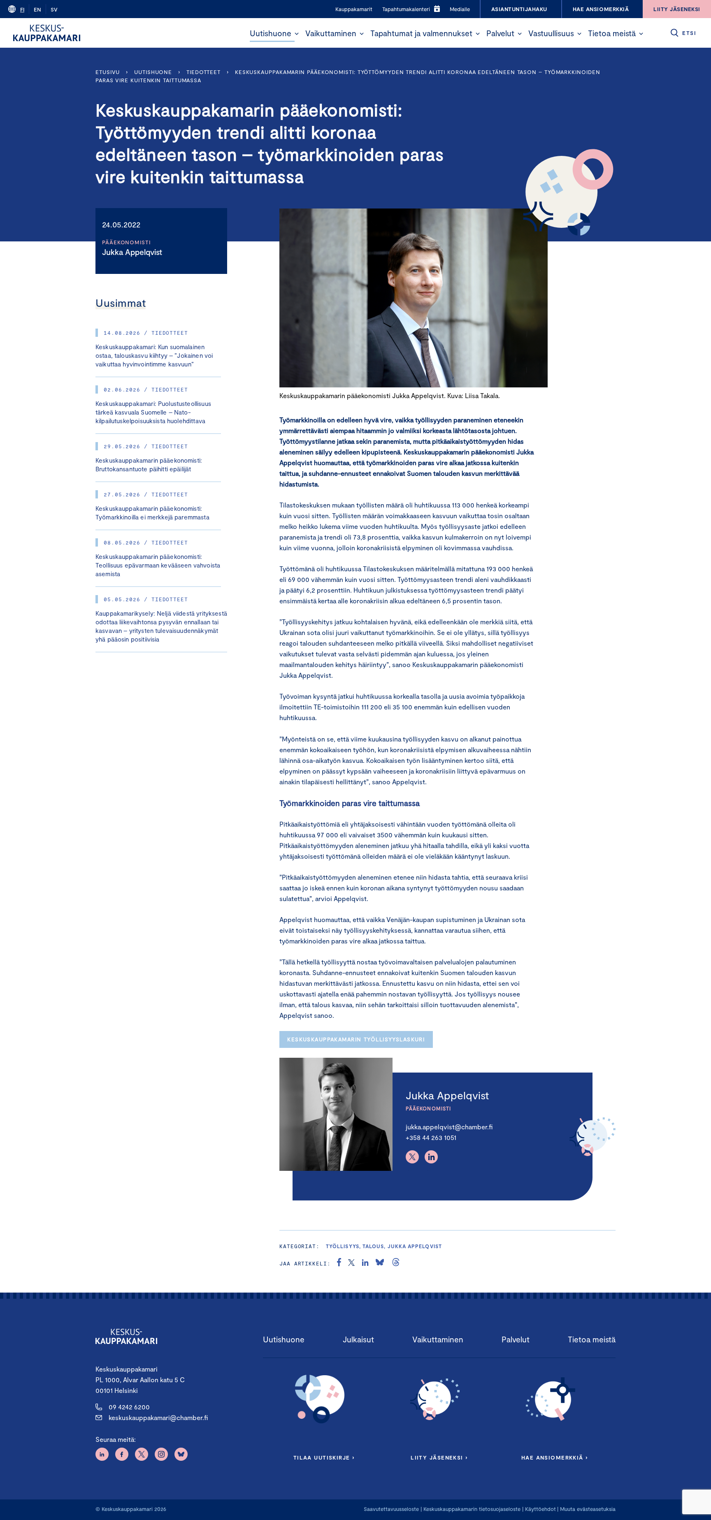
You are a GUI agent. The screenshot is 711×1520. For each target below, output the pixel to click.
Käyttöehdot (540, 1509)
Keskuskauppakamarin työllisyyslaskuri (356, 1039)
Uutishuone (270, 33)
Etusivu (107, 72)
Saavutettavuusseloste (391, 1509)
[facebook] (339, 1263)
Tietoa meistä (612, 33)
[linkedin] (365, 1263)
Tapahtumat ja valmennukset (421, 33)
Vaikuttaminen (330, 33)
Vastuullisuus (551, 33)
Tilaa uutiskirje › (324, 1457)
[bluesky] (380, 1263)
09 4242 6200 (129, 1407)
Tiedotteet (203, 72)
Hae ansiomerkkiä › (554, 1457)
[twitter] (351, 1263)
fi (22, 9)
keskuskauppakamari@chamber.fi (158, 1417)
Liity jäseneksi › (439, 1457)
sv (54, 9)
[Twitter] (412, 1156)
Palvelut (500, 33)
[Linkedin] (431, 1156)
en (37, 9)
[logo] (46, 33)
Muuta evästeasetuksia (588, 1509)
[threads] (396, 1263)
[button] (297, 34)
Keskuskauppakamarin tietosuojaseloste (471, 1509)
